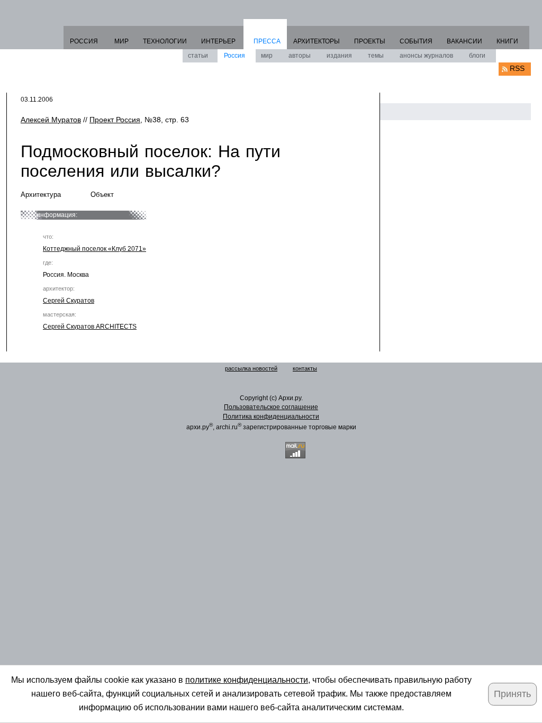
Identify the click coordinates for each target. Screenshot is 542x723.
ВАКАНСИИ (464, 41)
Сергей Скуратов (68, 300)
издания (339, 55)
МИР (121, 41)
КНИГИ (507, 41)
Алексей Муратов (51, 119)
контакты (305, 368)
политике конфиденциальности (246, 679)
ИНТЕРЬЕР (218, 41)
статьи (198, 55)
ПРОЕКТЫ (369, 41)
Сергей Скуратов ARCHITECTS (90, 326)
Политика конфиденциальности (271, 416)
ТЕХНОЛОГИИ (165, 41)
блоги (477, 55)
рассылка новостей (251, 368)
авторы (299, 55)
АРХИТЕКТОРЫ (316, 41)
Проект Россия (114, 119)
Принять (512, 694)
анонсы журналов (426, 55)
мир (267, 55)
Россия (234, 55)
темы (376, 55)
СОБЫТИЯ (416, 41)
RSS (517, 68)
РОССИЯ (84, 41)
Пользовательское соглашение (271, 407)
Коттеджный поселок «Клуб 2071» (94, 248)
